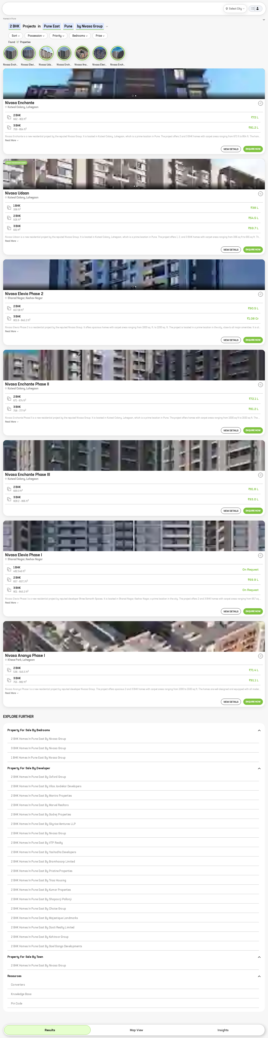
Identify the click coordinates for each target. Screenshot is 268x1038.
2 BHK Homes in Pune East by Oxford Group (38, 777)
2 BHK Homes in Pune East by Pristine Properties (41, 871)
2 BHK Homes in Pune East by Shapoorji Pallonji (41, 899)
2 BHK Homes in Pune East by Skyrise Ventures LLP (43, 824)
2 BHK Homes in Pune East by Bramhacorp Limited (43, 861)
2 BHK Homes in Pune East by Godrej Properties (41, 814)
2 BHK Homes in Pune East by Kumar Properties (41, 890)
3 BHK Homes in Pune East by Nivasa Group (38, 748)
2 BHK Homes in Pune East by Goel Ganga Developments (46, 946)
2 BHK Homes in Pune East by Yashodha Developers (43, 852)
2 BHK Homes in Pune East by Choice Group (38, 908)
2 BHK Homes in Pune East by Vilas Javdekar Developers (46, 786)
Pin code (16, 1003)
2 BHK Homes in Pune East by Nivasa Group (38, 739)
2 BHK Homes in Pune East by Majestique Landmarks (44, 918)
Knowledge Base (21, 994)
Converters (18, 984)
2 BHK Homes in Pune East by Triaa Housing (38, 880)
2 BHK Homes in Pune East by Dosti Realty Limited (42, 927)
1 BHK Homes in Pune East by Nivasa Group (38, 757)
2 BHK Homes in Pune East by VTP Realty (37, 843)
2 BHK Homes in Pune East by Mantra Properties (41, 795)
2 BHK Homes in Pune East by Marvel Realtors (40, 805)
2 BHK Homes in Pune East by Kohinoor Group (40, 937)
